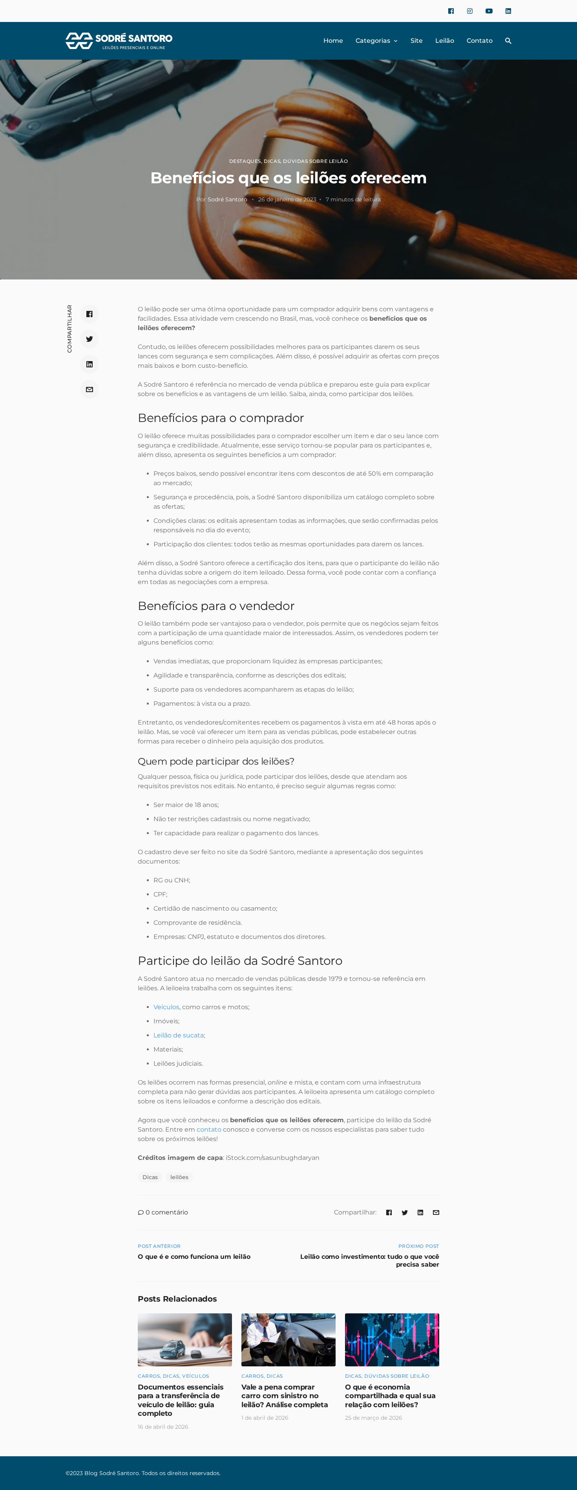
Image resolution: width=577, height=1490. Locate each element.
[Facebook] (451, 11)
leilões (179, 1177)
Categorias (373, 40)
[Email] (89, 389)
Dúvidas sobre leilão (315, 161)
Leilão (444, 40)
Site (417, 40)
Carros (149, 1376)
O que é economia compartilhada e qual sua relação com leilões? (390, 1396)
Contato (480, 40)
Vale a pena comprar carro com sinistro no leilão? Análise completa (284, 1396)
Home (333, 40)
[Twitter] (89, 339)
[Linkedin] (508, 11)
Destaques (245, 161)
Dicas (272, 161)
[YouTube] (489, 11)
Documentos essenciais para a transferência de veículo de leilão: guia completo (180, 1400)
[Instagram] (470, 11)
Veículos (195, 1376)
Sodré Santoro (227, 199)
